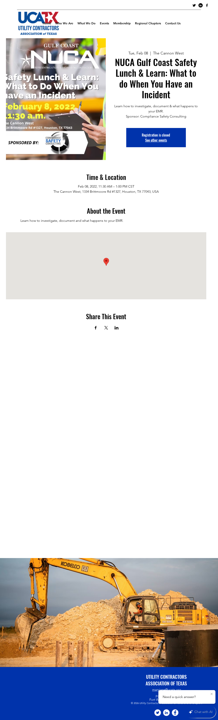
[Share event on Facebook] (96, 327)
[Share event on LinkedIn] (117, 327)
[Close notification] (211, 694)
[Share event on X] (106, 327)
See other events (156, 140)
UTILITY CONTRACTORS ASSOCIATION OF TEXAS (166, 680)
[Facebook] (175, 712)
